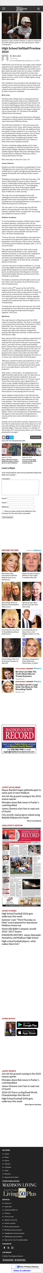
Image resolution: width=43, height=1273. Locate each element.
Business (8, 1174)
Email (4, 502)
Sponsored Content (11, 1177)
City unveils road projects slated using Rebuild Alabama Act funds (21, 816)
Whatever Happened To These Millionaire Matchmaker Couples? (30, 661)
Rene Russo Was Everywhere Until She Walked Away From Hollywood (9, 577)
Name (4, 498)
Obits (6, 1170)
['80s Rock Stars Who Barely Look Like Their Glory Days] (31, 591)
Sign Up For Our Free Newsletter (16, 1240)
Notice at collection (22, 1270)
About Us (8, 1203)
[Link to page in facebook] (8, 437)
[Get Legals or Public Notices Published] (19, 753)
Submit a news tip (11, 1220)
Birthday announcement (13, 1230)
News (7, 1157)
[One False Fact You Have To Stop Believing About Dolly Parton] (11, 618)
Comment (6, 479)
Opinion (7, 1164)
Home (7, 1154)
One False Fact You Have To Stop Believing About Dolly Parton (10, 632)
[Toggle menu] (3, 8)
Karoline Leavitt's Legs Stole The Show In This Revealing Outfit (26, 688)
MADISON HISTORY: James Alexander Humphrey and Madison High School (21, 936)
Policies (7, 1213)
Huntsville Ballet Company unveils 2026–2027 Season (19, 930)
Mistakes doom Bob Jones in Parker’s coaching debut (20, 804)
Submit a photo (10, 1223)
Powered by (30, 668)
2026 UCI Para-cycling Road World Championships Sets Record (19, 1093)
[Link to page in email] (4, 437)
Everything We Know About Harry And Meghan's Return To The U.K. (30, 633)
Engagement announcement (14, 1233)
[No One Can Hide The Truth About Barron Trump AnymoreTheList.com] (8, 674)
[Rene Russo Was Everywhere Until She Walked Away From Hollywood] (11, 562)
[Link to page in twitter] (12, 437)
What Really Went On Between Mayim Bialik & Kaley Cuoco (10, 605)
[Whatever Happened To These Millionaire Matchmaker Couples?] (31, 647)
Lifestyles (8, 1167)
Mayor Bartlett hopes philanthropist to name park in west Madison (10, 461)
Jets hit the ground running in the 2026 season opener (29, 461)
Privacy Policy (9, 1260)
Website (5, 507)
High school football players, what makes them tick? (19, 942)
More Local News (33, 821)
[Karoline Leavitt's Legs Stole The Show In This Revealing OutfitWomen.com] (8, 687)
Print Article (35, 437)
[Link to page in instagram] (12, 1248)
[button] (38, 9)
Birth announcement (12, 1227)
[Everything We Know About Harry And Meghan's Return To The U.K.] (31, 618)
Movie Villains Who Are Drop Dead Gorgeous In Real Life (10, 661)
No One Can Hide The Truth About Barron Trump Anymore (25, 675)
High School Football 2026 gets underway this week (17, 915)
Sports (7, 1160)
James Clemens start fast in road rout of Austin (20, 810)
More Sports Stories (32, 1104)
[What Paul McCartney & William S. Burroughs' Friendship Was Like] (31, 562)
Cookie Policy (21, 1260)
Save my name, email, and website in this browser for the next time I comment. (19, 512)
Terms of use (9, 1217)
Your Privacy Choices (29, 1267)
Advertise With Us (11, 1210)
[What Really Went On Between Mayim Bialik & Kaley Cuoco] (11, 591)
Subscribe (8, 1207)
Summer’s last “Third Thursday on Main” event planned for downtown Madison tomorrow (19, 922)
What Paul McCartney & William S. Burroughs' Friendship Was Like (31, 575)
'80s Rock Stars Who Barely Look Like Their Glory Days (30, 605)
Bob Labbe (17, 56)
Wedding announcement (13, 1237)
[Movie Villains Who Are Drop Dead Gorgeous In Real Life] (11, 647)
